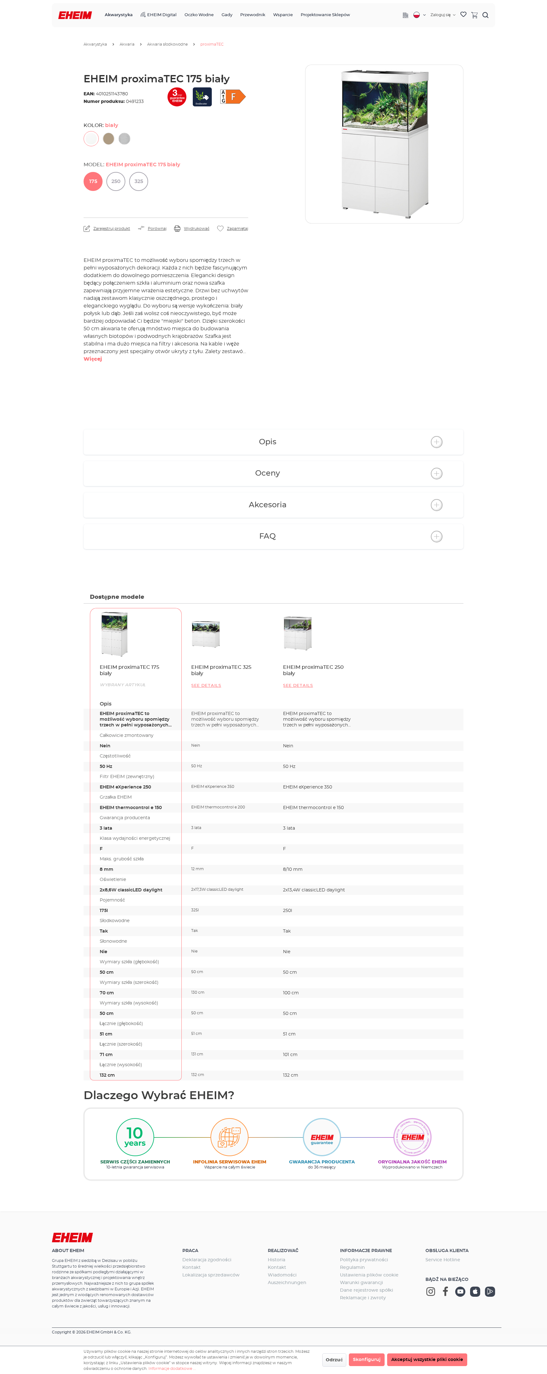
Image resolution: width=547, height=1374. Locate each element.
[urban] (124, 139)
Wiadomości (282, 1275)
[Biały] (91, 138)
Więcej (93, 359)
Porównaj (157, 229)
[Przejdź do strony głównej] (75, 15)
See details (206, 686)
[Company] (405, 15)
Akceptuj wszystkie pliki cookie (427, 1360)
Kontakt (191, 1267)
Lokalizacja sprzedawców (211, 1275)
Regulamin (352, 1267)
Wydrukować (196, 229)
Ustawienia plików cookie (369, 1275)
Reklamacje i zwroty (363, 1298)
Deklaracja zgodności (206, 1260)
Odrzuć (334, 1360)
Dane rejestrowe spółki (366, 1290)
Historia (276, 1260)
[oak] (109, 139)
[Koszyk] (474, 14)
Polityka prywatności (364, 1260)
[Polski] (419, 15)
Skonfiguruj (366, 1360)
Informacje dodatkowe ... (172, 1369)
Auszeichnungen (287, 1283)
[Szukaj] (485, 14)
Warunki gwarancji (361, 1283)
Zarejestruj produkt (111, 229)
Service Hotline (442, 1260)
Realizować (283, 1251)
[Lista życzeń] (463, 15)
